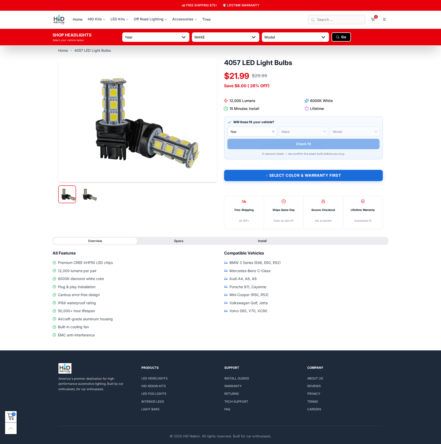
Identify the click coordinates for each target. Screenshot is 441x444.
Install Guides (236, 378)
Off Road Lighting (149, 19)
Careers (314, 409)
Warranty (233, 386)
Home (77, 19)
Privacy (313, 394)
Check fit (303, 144)
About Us (315, 378)
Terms (312, 401)
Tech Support (236, 401)
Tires (206, 19)
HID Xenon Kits (153, 386)
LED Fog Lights (153, 394)
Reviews (314, 386)
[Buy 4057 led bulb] (88, 194)
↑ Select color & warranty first (303, 175)
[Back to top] (11, 428)
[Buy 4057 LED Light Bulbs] (137, 120)
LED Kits (118, 19)
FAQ (227, 409)
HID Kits (95, 19)
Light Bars (150, 409)
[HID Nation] (59, 19)
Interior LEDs (152, 401)
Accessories (182, 19)
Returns (231, 394)
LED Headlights (154, 378)
